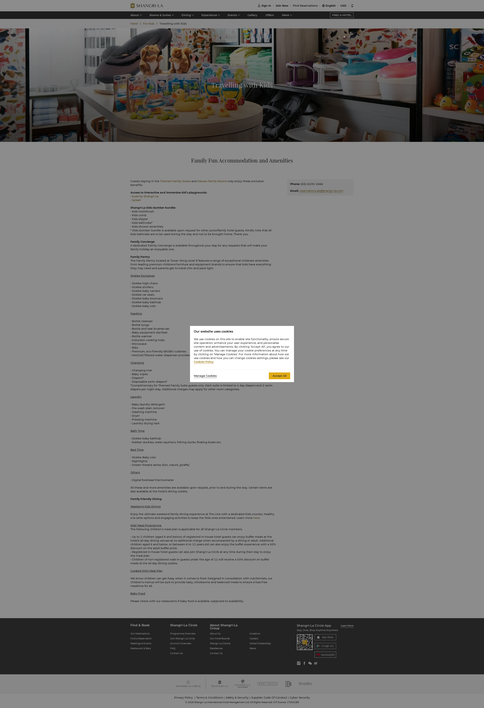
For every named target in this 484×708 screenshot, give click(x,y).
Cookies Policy (203, 362)
